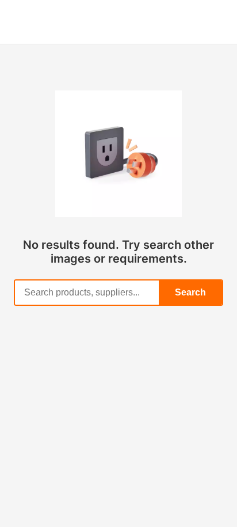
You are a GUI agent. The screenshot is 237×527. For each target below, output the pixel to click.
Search (190, 292)
